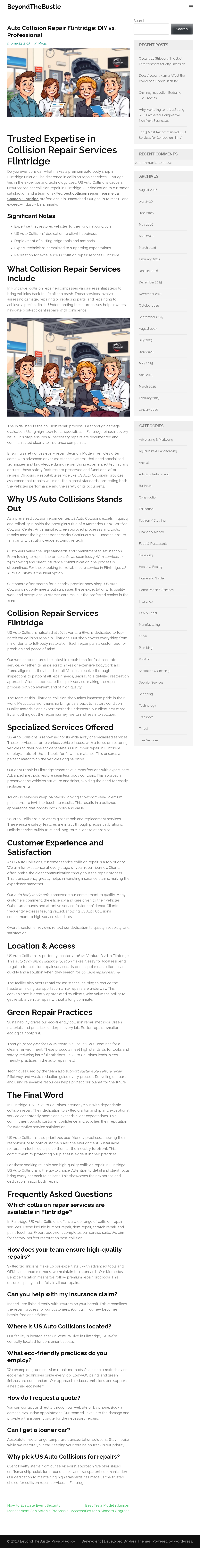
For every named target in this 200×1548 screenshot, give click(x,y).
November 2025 (150, 294)
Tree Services (148, 740)
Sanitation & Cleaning (154, 671)
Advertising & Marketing (156, 439)
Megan (43, 43)
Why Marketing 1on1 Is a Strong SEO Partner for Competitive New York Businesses (161, 115)
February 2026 (149, 259)
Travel (143, 729)
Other (143, 636)
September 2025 (151, 317)
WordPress (183, 1541)
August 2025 (148, 328)
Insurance (146, 601)
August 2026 (148, 190)
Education (146, 509)
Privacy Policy (63, 1541)
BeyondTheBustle (34, 6)
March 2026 (147, 248)
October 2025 (149, 305)
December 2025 (150, 282)
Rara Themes (140, 1541)
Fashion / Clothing (152, 520)
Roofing (144, 659)
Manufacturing (149, 624)
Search (139, 21)
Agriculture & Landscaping (158, 451)
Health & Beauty (150, 567)
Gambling (146, 555)
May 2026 (146, 224)
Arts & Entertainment (154, 474)
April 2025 (146, 375)
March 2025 (147, 386)
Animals (144, 463)
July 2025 (146, 340)
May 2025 (146, 363)
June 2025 (146, 352)
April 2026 (146, 236)
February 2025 (149, 398)
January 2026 (148, 271)
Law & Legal (148, 613)
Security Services (151, 682)
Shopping (146, 694)
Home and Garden (152, 578)
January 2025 (148, 409)
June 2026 (146, 213)
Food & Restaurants (153, 544)
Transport (146, 717)
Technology (147, 705)
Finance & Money (151, 532)
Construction (148, 497)
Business (145, 486)
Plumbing (146, 648)
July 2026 (146, 201)
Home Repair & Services (156, 590)
